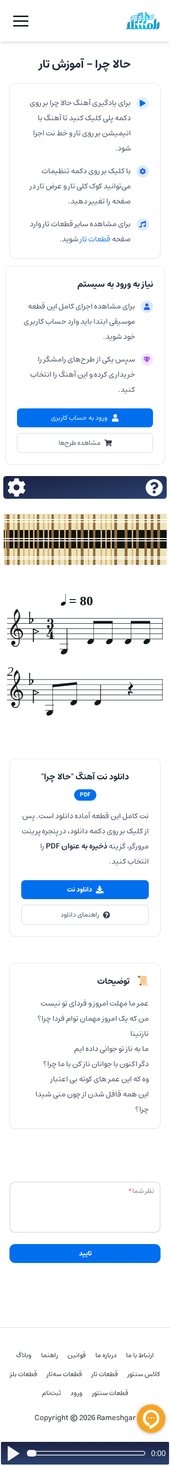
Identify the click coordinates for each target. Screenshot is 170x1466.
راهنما (49, 1355)
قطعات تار (94, 239)
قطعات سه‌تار (64, 1374)
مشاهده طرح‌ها (80, 443)
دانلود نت (79, 889)
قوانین (77, 1355)
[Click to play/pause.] (13, 1453)
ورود (76, 1393)
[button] (20, 20)
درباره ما (106, 1355)
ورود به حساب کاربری (79, 418)
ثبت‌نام (51, 1393)
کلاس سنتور (144, 1374)
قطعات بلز (23, 1374)
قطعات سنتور (110, 1393)
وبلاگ (24, 1355)
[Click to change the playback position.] (88, 1453)
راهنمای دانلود (79, 914)
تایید (85, 1253)
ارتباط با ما (140, 1355)
